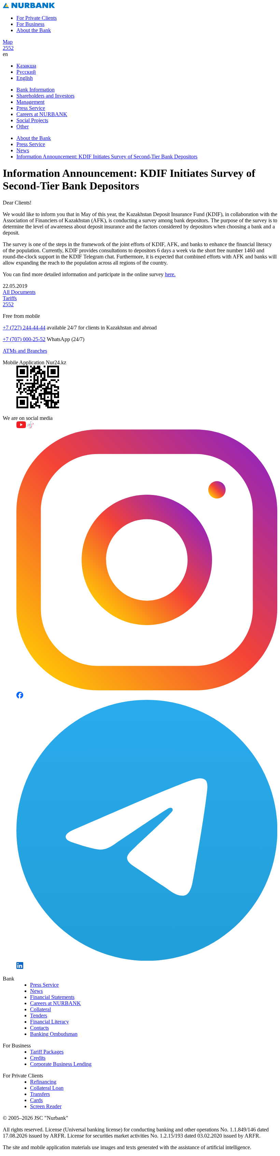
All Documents (19, 292)
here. (170, 274)
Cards (36, 1100)
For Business (30, 24)
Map (8, 42)
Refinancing (43, 1082)
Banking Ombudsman (54, 1034)
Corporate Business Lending (61, 1064)
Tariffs (10, 298)
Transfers (40, 1094)
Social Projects (32, 120)
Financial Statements (52, 997)
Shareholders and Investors (45, 96)
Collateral (40, 1009)
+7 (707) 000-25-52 (24, 339)
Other (22, 126)
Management (30, 102)
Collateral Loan (47, 1088)
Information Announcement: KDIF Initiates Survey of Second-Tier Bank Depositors (106, 156)
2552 (8, 48)
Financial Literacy (49, 1022)
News (22, 150)
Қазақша (26, 66)
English (24, 78)
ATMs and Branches (25, 351)
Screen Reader (45, 1106)
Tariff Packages (47, 1052)
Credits (37, 1058)
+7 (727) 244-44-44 (24, 327)
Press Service (30, 108)
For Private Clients (36, 18)
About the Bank (33, 30)
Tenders (38, 1015)
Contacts (39, 1028)
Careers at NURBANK (41, 114)
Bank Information (35, 90)
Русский (26, 72)
